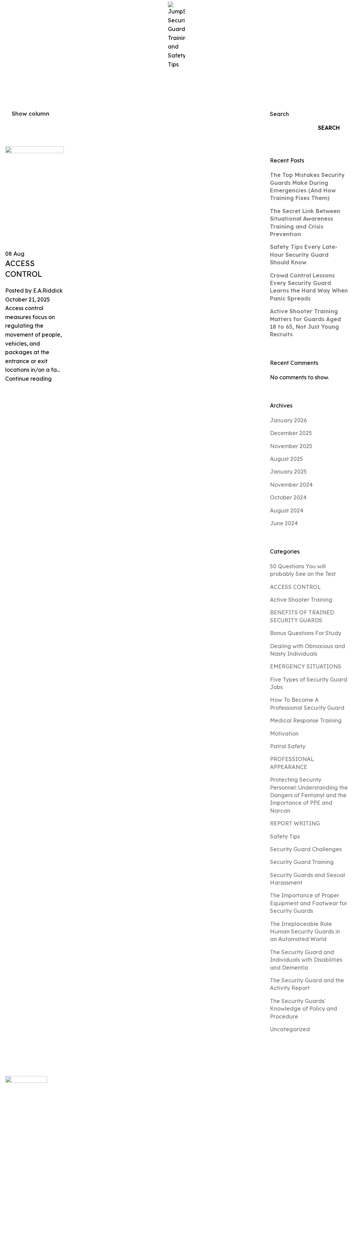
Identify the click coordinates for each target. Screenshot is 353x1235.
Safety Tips (285, 836)
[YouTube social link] (27, 1199)
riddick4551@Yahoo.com (274, 1099)
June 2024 (284, 523)
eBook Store (159, 1143)
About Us (155, 1128)
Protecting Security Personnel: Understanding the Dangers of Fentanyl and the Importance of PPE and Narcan (309, 795)
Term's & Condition (320, 1230)
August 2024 (286, 510)
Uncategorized (290, 1029)
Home (13, 86)
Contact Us (157, 1186)
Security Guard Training (302, 861)
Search (279, 113)
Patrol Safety (287, 746)
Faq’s (150, 1157)
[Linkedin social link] (35, 1199)
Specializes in (161, 1172)
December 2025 (291, 433)
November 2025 (291, 446)
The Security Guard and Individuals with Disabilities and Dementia (306, 960)
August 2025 (286, 458)
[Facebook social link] (9, 1199)
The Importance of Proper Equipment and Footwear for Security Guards (308, 903)
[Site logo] (176, 34)
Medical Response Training (306, 720)
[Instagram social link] (18, 1199)
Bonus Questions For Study (305, 633)
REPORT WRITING (295, 823)
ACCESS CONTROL (295, 586)
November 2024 (291, 484)
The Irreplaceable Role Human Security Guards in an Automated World (305, 931)
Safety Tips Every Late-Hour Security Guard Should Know (303, 254)
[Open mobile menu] (8, 35)
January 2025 (288, 471)
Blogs (150, 1113)
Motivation (284, 733)
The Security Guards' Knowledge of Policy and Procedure (303, 1008)
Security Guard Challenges (306, 849)
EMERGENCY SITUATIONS (305, 666)
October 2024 (288, 497)
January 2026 (288, 420)
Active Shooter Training (301, 599)
